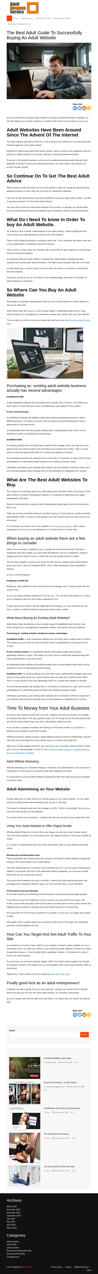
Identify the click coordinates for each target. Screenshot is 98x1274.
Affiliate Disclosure (81, 1267)
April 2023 (11, 1225)
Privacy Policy (56, 1267)
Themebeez (27, 1267)
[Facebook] (75, 108)
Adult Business (27, 18)
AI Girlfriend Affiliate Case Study (57, 1058)
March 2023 (12, 1228)
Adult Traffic (12, 1245)
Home (15, 18)
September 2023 (14, 1216)
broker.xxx (32, 311)
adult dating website (62, 526)
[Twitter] (80, 108)
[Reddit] (84, 108)
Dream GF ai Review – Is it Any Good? (60, 1083)
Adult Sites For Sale (43, 18)
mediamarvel (51, 1062)
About (89, 1270)
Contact (68, 1267)
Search (12, 1030)
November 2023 (13, 1213)
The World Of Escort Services (56, 1134)
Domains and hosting (62, 18)
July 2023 (11, 1219)
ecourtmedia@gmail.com (55, 1087)
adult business (13, 1241)
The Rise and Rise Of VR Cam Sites (59, 1167)
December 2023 (13, 1210)
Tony (48, 1112)
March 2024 (12, 1206)
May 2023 (11, 1222)
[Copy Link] (89, 108)
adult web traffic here (60, 974)
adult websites (13, 1248)
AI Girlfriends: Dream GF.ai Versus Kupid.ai (62, 1108)
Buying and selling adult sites (19, 24)
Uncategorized (13, 1257)
